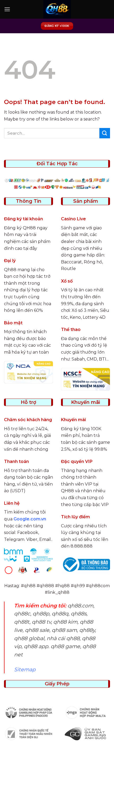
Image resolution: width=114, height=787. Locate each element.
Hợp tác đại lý (58, 778)
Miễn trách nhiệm (82, 774)
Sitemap (25, 669)
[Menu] (7, 9)
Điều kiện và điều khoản (38, 774)
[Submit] (104, 133)
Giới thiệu (34, 770)
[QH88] (57, 9)
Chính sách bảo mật (67, 770)
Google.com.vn (30, 518)
